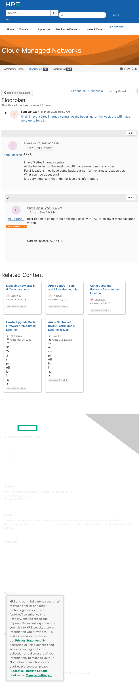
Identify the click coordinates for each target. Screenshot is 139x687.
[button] (58, 602)
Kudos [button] (131, 133)
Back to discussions (18, 92)
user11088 (16, 295)
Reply (30, 147)
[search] (54, 13)
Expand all (78, 91)
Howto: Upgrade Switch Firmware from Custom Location (21, 325)
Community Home (13, 68)
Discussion (38, 68)
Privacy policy (12, 568)
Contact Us (10, 557)
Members (62, 68)
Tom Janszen (13, 155)
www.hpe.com (44, 524)
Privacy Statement (28, 640)
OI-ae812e (100, 299)
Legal (7, 579)
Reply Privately (44, 147)
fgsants (56, 336)
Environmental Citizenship (19, 563)
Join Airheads (116, 26)
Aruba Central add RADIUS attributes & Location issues (61, 325)
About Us (9, 547)
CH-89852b (16, 219)
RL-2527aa (16, 336)
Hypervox (57, 295)
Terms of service (14, 573)
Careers (8, 552)
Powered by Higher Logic (69, 680)
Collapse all (96, 91)
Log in (115, 14)
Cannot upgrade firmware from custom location (104, 289)
